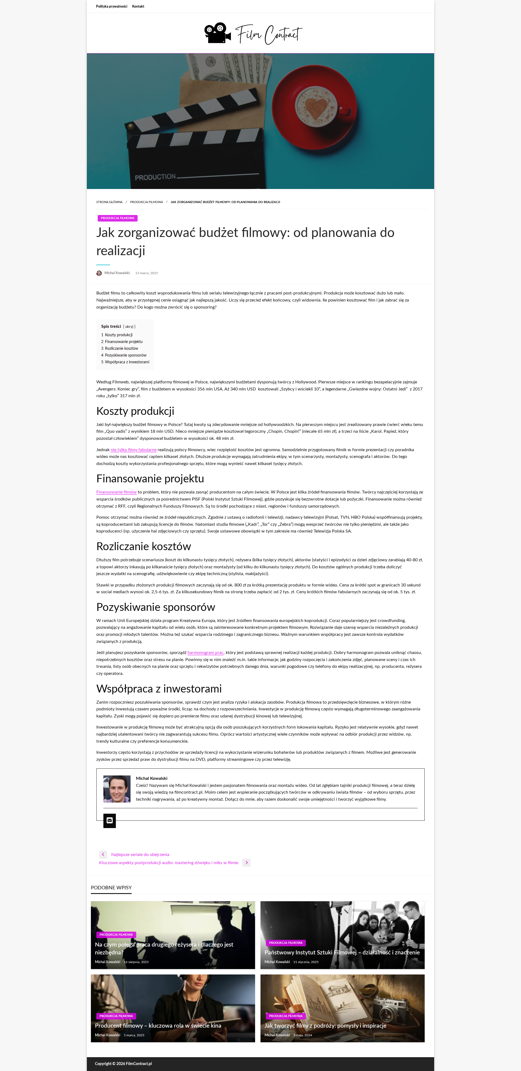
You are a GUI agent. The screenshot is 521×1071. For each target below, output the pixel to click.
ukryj (129, 326)
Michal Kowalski (117, 273)
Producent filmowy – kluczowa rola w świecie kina (158, 1026)
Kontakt (138, 6)
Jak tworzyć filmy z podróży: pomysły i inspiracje (325, 1026)
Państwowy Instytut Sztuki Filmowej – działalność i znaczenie (342, 952)
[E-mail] (109, 821)
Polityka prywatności (111, 6)
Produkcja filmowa (146, 202)
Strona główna (109, 202)
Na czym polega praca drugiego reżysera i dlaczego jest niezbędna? (164, 948)
